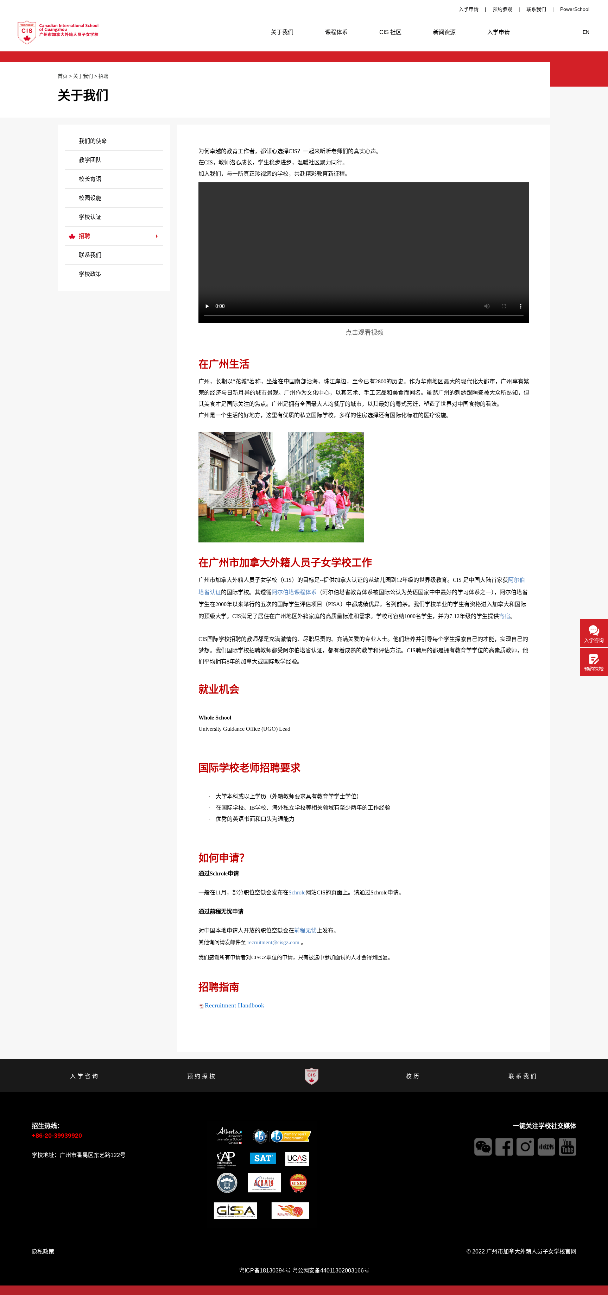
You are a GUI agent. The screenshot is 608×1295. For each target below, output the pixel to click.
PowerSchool (574, 9)
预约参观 (502, 9)
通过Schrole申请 (468, 873)
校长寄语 (90, 179)
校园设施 (90, 198)
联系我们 (536, 9)
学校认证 (90, 217)
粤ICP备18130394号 (265, 1271)
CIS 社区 (390, 32)
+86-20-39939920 (57, 1135)
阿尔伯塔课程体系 (294, 592)
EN (586, 32)
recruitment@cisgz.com (273, 942)
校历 (413, 1076)
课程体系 (336, 32)
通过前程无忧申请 (469, 903)
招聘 (103, 76)
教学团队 (90, 160)
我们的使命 (93, 141)
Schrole (297, 892)
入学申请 (469, 9)
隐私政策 (43, 1252)
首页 (63, 76)
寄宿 (504, 616)
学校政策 (90, 274)
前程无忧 (305, 930)
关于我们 (282, 32)
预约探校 (202, 1076)
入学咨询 (85, 1076)
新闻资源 (444, 32)
